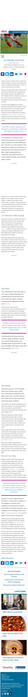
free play (7, 304)
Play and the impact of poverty (14, 585)
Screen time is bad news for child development (14, 581)
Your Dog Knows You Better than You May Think (13, 659)
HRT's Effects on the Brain (12, 612)
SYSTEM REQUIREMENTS (7, 679)
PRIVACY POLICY (5, 676)
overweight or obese (6, 440)
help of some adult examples (14, 115)
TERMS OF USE (5, 678)
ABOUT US (3, 674)
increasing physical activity (12, 513)
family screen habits (18, 523)
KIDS (2, 55)
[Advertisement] (14, 15)
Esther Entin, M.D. (14, 63)
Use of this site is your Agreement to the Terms (12, 685)
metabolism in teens (14, 469)
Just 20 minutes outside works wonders (14, 576)
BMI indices (15, 348)
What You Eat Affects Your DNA (13, 635)
